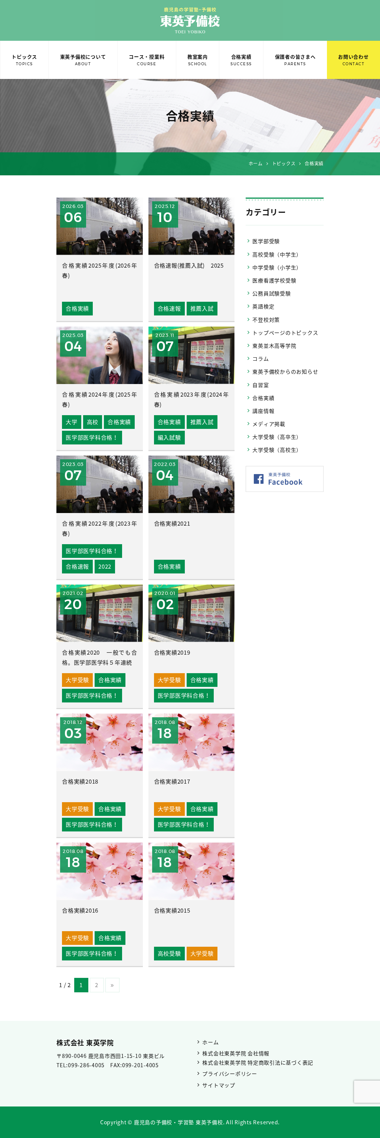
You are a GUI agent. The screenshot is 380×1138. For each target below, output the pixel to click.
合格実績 (241, 59)
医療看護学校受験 (274, 280)
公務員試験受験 (271, 293)
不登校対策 (266, 319)
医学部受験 (266, 241)
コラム (260, 358)
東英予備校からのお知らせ (285, 371)
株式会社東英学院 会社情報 (235, 1053)
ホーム (210, 1042)
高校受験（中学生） (277, 254)
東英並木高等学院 (274, 345)
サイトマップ (218, 1085)
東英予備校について (83, 59)
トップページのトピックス (285, 332)
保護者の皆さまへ (295, 59)
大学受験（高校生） (277, 449)
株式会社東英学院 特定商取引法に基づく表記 (257, 1062)
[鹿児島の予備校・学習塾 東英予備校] (190, 20)
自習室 (260, 384)
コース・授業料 (146, 59)
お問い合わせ (353, 59)
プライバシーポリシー (229, 1073)
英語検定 (263, 306)
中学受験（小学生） (277, 267)
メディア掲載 (268, 423)
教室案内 (197, 59)
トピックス (24, 59)
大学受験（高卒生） (277, 436)
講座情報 (263, 410)
